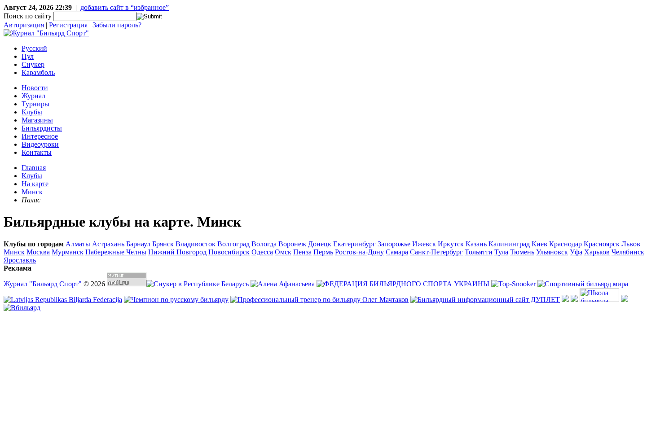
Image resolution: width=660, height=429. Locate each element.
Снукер (33, 64)
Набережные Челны (115, 252)
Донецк (319, 244)
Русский (34, 48)
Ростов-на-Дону (359, 252)
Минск (32, 192)
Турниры (35, 104)
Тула (501, 252)
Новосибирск (229, 252)
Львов (630, 244)
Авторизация (24, 25)
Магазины (37, 120)
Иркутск (451, 244)
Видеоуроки (40, 144)
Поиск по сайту (28, 16)
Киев (539, 244)
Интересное (40, 136)
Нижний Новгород (177, 252)
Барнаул (138, 244)
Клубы (32, 112)
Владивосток (196, 244)
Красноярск (602, 244)
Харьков (597, 252)
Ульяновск (552, 252)
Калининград (509, 244)
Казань (476, 244)
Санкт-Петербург (436, 252)
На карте (35, 184)
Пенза (302, 252)
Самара (397, 252)
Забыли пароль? (116, 25)
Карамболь (38, 72)
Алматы (78, 244)
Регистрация (68, 25)
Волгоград (233, 244)
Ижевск (424, 244)
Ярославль (20, 260)
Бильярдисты (42, 128)
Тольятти (479, 252)
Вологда (264, 244)
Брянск (163, 244)
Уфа (576, 252)
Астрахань (108, 244)
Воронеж (292, 244)
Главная (34, 167)
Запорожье (394, 244)
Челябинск (628, 252)
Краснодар (565, 244)
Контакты (37, 152)
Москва (38, 252)
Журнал (33, 96)
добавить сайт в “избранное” (124, 7)
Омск (283, 252)
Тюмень (522, 252)
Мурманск (68, 252)
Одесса (262, 252)
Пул (28, 56)
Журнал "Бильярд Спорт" (43, 284)
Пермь (323, 252)
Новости (35, 88)
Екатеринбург (354, 244)
